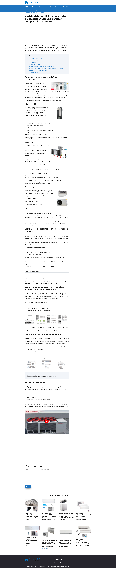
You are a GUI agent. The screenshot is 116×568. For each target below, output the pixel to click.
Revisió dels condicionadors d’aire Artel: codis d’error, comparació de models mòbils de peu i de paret (83, 542)
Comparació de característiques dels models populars (41, 66)
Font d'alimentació (60, 10)
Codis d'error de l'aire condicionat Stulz (37, 70)
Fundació (34, 6)
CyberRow (33, 62)
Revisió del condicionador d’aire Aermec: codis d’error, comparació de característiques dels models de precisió (49, 543)
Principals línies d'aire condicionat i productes (39, 58)
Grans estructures (81, 10)
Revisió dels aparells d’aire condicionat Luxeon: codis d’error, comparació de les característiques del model (65, 544)
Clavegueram (58, 6)
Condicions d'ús (56, 561)
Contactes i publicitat (57, 559)
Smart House (42, 6)
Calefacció (28, 6)
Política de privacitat (57, 562)
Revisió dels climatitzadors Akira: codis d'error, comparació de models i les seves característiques (83, 516)
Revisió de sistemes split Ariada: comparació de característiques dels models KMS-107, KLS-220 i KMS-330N (66, 516)
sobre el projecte (56, 557)
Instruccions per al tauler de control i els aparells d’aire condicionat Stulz (46, 68)
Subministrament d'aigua (31, 10)
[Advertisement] (47, 33)
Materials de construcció (46, 10)
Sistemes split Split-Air (36, 64)
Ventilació (50, 6)
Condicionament (70, 10)
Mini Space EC (34, 60)
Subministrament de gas (69, 6)
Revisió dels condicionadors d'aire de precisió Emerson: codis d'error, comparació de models (32, 516)
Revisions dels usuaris (33, 72)
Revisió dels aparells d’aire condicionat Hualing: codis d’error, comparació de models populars (31, 540)
